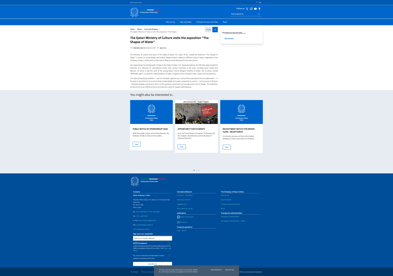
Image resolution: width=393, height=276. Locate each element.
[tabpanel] (151, 134)
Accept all (229, 270)
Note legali (134, 272)
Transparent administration (230, 216)
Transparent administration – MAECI (233, 221)
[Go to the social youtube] (255, 8)
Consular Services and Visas (230, 204)
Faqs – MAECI (181, 230)
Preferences (216, 270)
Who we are (225, 195)
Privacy (165, 248)
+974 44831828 (141, 211)
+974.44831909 (141, 216)
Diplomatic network (183, 199)
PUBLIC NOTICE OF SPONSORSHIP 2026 (150, 128)
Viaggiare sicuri (182, 204)
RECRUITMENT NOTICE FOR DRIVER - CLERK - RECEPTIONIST (239, 130)
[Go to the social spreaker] (259, 8)
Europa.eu (183, 222)
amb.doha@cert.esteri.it (145, 225)
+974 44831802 (154, 211)
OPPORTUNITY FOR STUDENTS (191, 128)
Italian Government (136, 2)
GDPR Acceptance (140, 243)
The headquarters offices (141, 229)
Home (132, 29)
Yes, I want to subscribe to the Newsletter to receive (148, 255)
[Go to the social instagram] (251, 8)
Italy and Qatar (226, 199)
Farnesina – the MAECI (185, 195)
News (139, 29)
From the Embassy (151, 29)
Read (138, 144)
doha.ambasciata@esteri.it (147, 220)
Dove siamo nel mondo (185, 208)
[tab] (196, 170)
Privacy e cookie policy (149, 272)
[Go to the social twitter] (247, 8)
